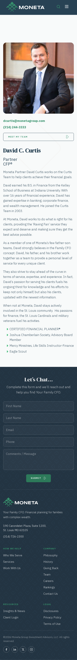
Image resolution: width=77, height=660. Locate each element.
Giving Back (50, 568)
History (48, 561)
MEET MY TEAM (18, 136)
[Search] (58, 6)
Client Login (10, 617)
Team (46, 574)
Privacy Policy (52, 617)
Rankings (49, 587)
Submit (36, 478)
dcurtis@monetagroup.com (24, 121)
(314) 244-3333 (14, 127)
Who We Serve (12, 555)
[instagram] (31, 649)
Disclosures (50, 611)
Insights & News (14, 611)
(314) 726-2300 (13, 536)
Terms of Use (52, 624)
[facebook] (6, 649)
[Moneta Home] (20, 505)
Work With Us (12, 568)
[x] (23, 649)
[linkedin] (15, 649)
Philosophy (50, 555)
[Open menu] (67, 7)
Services (9, 561)
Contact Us (50, 593)
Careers (48, 581)
